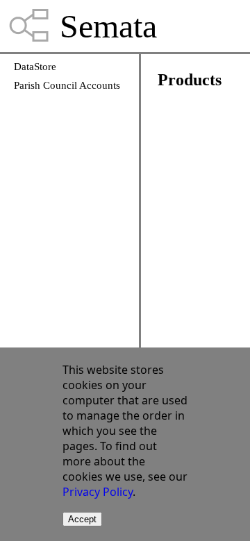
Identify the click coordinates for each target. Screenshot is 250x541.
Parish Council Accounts (67, 85)
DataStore (35, 66)
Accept (82, 519)
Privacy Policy (97, 491)
